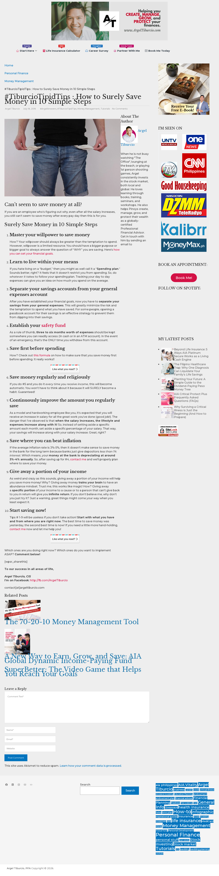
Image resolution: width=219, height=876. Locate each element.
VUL (177, 849)
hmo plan (167, 812)
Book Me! (184, 278)
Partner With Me (128, 48)
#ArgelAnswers (48, 108)
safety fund (53, 325)
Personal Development (181, 830)
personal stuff (167, 840)
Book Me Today (159, 50)
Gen (195, 803)
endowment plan (165, 798)
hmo (158, 812)
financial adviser (184, 798)
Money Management (89, 108)
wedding (185, 849)
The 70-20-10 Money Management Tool (71, 622)
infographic (203, 812)
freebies (175, 803)
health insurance (193, 807)
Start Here (27, 48)
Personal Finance (178, 835)
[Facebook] (6, 785)
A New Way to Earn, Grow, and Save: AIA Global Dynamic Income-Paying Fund (72, 658)
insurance (185, 816)
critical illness (207, 789)
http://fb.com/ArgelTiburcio (49, 580)
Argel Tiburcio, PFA (19, 868)
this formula (42, 355)
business (179, 789)
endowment (200, 794)
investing (204, 817)
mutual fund (161, 831)
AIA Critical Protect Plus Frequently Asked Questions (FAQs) (190, 397)
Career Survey (98, 48)
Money (159, 826)
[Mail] (25, 785)
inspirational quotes (167, 816)
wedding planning (200, 849)
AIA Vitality (187, 785)
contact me (78, 459)
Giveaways (171, 807)
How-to (182, 811)
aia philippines (167, 785)
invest (196, 817)
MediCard (208, 821)
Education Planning (183, 794)
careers (189, 790)
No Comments (119, 108)
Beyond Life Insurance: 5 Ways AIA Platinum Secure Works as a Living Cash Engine (191, 354)
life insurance (186, 820)
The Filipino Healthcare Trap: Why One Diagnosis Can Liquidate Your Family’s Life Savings (191, 369)
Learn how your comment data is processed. (91, 765)
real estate (184, 840)
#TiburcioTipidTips (66, 108)
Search (85, 784)
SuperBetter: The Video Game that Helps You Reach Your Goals (72, 671)
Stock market (184, 844)
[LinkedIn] (13, 785)
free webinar (187, 803)
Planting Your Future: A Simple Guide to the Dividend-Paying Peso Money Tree (189, 384)
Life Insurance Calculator (63, 48)
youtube (159, 854)
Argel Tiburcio (12, 108)
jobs (169, 821)
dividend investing (164, 794)
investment (161, 821)
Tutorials (105, 108)
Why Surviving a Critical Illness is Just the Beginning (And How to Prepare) (190, 412)
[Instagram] (19, 785)
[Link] (31, 785)
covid (196, 789)
